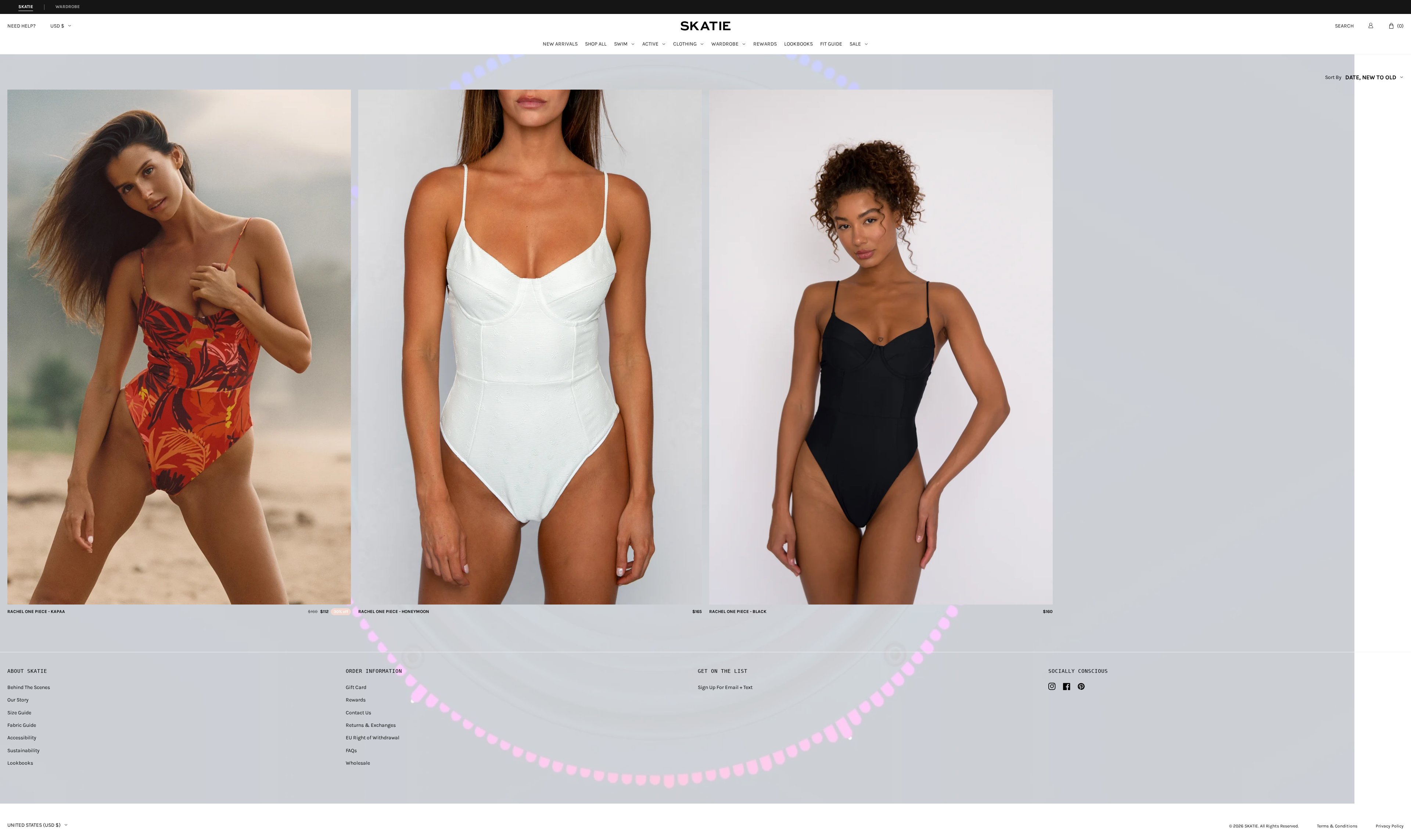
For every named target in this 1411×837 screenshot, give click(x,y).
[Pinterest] (1081, 686)
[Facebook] (1066, 686)
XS (160, 597)
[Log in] (1370, 25)
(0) (1400, 26)
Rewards (765, 44)
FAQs (351, 750)
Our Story (18, 700)
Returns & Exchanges (371, 725)
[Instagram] (1052, 686)
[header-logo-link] (705, 25)
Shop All (596, 44)
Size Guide (19, 713)
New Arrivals (560, 44)
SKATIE (1251, 826)
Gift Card (356, 687)
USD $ (57, 26)
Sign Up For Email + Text (725, 687)
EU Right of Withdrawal (372, 738)
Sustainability (23, 750)
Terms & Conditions (1337, 826)
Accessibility (21, 738)
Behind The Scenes (28, 687)
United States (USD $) (34, 825)
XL (198, 597)
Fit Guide (831, 44)
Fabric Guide (21, 725)
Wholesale (358, 763)
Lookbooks (798, 44)
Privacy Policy (1390, 826)
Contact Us (358, 713)
